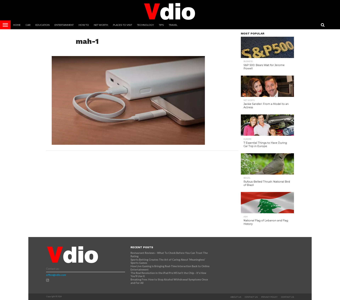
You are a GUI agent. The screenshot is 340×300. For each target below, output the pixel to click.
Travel (173, 24)
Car (28, 24)
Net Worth (101, 24)
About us (235, 297)
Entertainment (64, 24)
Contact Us (251, 297)
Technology (145, 24)
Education (42, 24)
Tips (161, 24)
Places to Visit (122, 24)
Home (17, 24)
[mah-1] (128, 143)
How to (84, 24)
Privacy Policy (269, 297)
